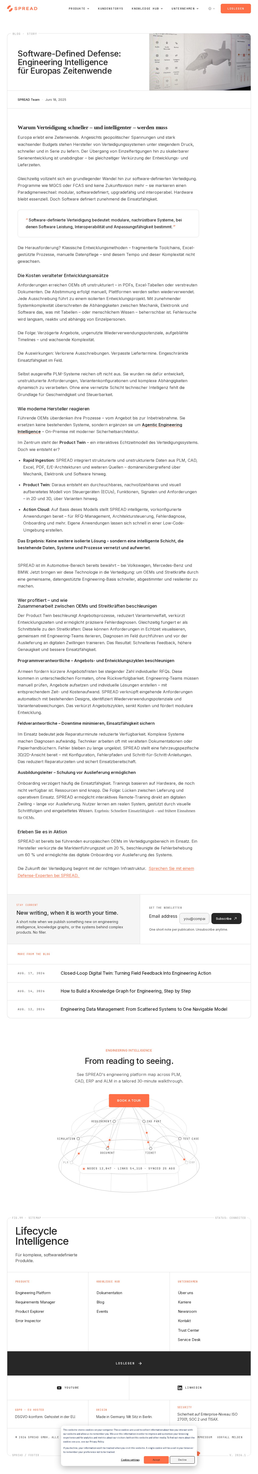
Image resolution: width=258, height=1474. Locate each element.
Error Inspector (28, 1320)
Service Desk (189, 1339)
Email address (163, 916)
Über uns (185, 1292)
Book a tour (129, 1100)
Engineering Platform (33, 1292)
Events (102, 1311)
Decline (182, 1459)
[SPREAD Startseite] (22, 8)
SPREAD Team (29, 99)
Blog (100, 1302)
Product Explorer (29, 1311)
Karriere (184, 1302)
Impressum (204, 1437)
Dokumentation (109, 1292)
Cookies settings (130, 1459)
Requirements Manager (35, 1302)
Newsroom (187, 1311)
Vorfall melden (230, 1437)
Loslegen (236, 8)
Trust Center (188, 1330)
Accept (156, 1459)
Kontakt (184, 1320)
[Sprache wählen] (212, 8)
